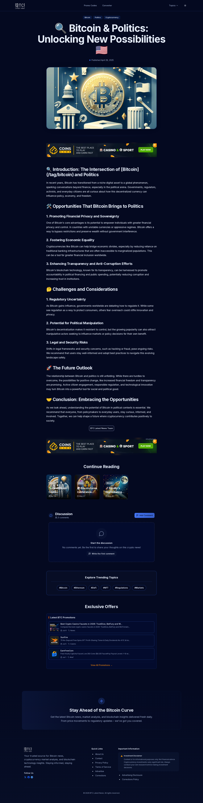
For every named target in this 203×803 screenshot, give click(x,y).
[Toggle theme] (185, 5)
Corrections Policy (130, 779)
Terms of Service (103, 767)
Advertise (99, 771)
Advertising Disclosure (132, 775)
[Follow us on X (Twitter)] (25, 777)
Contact (98, 758)
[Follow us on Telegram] (32, 777)
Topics (172, 5)
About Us (99, 754)
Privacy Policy (101, 762)
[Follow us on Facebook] (28, 777)
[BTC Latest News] (20, 5)
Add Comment (146, 515)
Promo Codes (90, 5)
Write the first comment (103, 553)
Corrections (100, 775)
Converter (107, 5)
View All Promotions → (101, 665)
